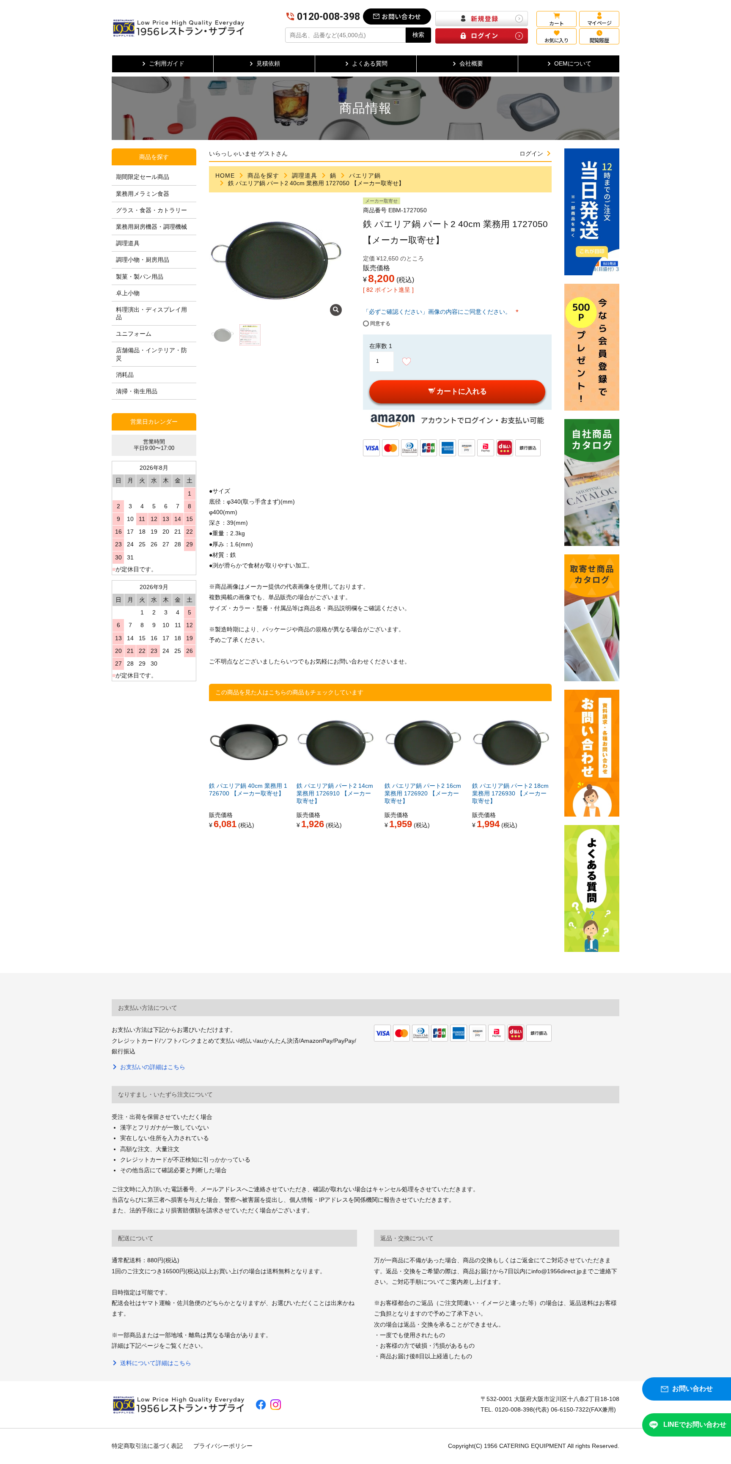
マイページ (599, 22)
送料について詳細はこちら (155, 1363)
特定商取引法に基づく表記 (147, 1445)
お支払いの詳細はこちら (152, 1067)
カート (556, 23)
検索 (418, 34)
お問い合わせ (401, 16)
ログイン (531, 153)
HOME (225, 175)
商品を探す (263, 175)
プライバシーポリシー (223, 1445)
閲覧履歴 (599, 40)
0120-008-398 (328, 16)
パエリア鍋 (365, 175)
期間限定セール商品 (142, 176)
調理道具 (304, 175)
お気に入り (556, 40)
